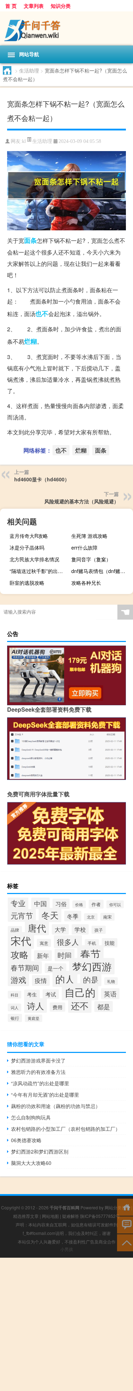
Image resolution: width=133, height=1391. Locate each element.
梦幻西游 (92, 966)
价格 (79, 904)
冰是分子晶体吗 (27, 547)
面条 (30, 240)
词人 (14, 1007)
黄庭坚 (33, 1018)
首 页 (11, 5)
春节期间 (25, 967)
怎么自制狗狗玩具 (31, 1117)
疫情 (41, 980)
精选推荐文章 (26, 1216)
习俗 (61, 904)
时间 (64, 955)
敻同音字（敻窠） (91, 559)
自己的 (80, 991)
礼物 (111, 981)
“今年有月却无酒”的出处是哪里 (45, 1094)
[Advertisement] (66, 1324)
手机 (92, 943)
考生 (32, 994)
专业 (18, 902)
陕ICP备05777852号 (100, 1216)
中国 (40, 903)
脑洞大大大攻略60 (31, 1162)
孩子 (98, 930)
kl (24, 141)
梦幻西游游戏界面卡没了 (38, 1060)
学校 (80, 929)
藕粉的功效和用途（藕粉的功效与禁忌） (55, 1105)
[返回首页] (125, 1207)
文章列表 (34, 5)
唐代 (37, 927)
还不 (80, 1005)
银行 (15, 1018)
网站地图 (50, 1216)
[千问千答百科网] (66, 28)
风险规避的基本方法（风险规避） (81, 501)
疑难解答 (70, 1216)
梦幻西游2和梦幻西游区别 (39, 1151)
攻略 (19, 954)
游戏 (18, 979)
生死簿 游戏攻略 (89, 535)
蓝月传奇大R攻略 (29, 535)
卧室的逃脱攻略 (27, 582)
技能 (110, 942)
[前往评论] (125, 1224)
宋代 (21, 940)
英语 (110, 993)
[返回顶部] (125, 1242)
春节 (90, 953)
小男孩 (66, 1249)
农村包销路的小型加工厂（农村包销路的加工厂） (65, 1128)
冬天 (50, 915)
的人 (64, 979)
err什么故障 (84, 547)
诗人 (35, 1005)
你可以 (115, 904)
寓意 (44, 943)
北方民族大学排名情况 (34, 559)
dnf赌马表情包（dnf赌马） (100, 570)
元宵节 (22, 915)
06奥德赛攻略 (26, 1140)
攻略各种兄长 (86, 582)
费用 (57, 1007)
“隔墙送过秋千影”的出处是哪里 (40, 570)
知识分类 (61, 5)
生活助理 (29, 70)
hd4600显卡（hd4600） (42, 479)
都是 (103, 1006)
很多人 (68, 941)
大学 (60, 929)
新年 (43, 955)
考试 (50, 994)
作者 (96, 904)
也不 (41, 313)
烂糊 (30, 341)
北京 (91, 917)
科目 (14, 994)
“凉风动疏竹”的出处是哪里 (40, 1083)
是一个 (55, 968)
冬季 (72, 916)
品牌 (15, 930)
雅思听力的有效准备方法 (38, 1071)
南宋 (107, 917)
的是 (91, 979)
